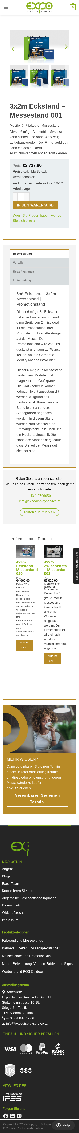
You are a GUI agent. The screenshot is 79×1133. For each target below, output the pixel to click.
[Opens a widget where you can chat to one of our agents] (63, 1125)
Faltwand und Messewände (22, 940)
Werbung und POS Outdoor (22, 971)
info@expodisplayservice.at (26, 1023)
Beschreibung (22, 253)
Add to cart (24, 645)
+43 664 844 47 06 (19, 1018)
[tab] (39, 253)
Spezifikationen (23, 271)
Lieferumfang (22, 280)
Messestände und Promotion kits (26, 956)
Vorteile (18, 262)
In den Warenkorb (35, 205)
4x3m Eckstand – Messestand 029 (27, 567)
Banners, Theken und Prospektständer (30, 948)
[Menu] (5, 7)
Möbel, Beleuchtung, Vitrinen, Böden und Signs (37, 964)
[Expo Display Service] (39, 8)
